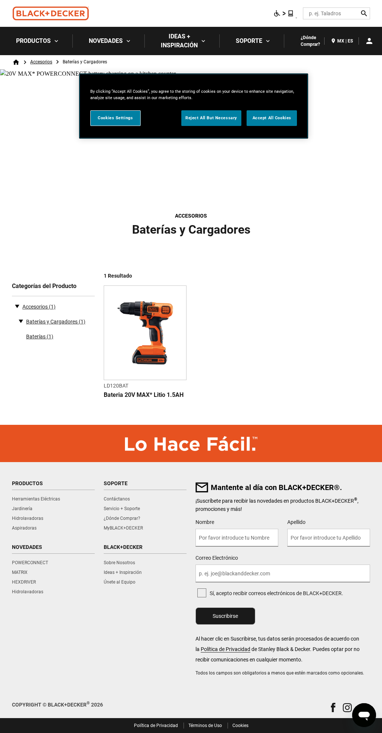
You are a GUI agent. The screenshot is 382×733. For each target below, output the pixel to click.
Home (16, 62)
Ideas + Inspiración (179, 41)
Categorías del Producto (44, 286)
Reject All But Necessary (211, 117)
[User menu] (369, 41)
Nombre (204, 522)
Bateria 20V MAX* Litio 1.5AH (144, 394)
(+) (21, 321)
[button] (333, 707)
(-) (17, 306)
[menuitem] (36, 41)
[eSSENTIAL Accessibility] (284, 13)
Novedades (106, 40)
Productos (33, 40)
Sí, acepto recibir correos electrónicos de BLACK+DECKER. (276, 593)
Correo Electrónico (216, 558)
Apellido (296, 522)
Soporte (249, 40)
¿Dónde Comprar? (310, 41)
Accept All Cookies (272, 117)
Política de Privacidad (225, 649)
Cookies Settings (115, 117)
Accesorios (41, 61)
